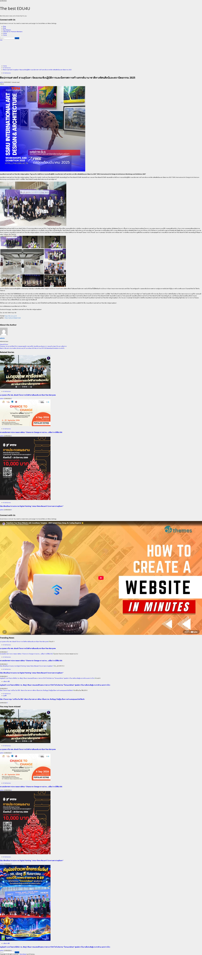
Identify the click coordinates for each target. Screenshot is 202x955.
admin (2, 82)
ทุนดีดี (4, 695)
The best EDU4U (15, 8)
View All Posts (4, 344)
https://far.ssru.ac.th (10, 316)
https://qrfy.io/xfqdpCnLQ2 (12, 318)
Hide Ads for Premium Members (12, 31)
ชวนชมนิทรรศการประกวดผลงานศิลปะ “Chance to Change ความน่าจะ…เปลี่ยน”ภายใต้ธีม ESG (31, 432)
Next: (32, 348)
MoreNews (23, 954)
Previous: (33, 346)
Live (1, 40)
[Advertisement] (101, 53)
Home (5, 33)
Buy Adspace (7, 30)
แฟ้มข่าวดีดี (6, 681)
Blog (4, 26)
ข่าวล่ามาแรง (7, 73)
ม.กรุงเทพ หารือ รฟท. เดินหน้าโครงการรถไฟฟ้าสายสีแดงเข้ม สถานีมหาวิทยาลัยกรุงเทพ (28, 395)
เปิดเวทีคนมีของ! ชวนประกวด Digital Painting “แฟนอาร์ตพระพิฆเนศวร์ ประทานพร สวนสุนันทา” (31, 506)
